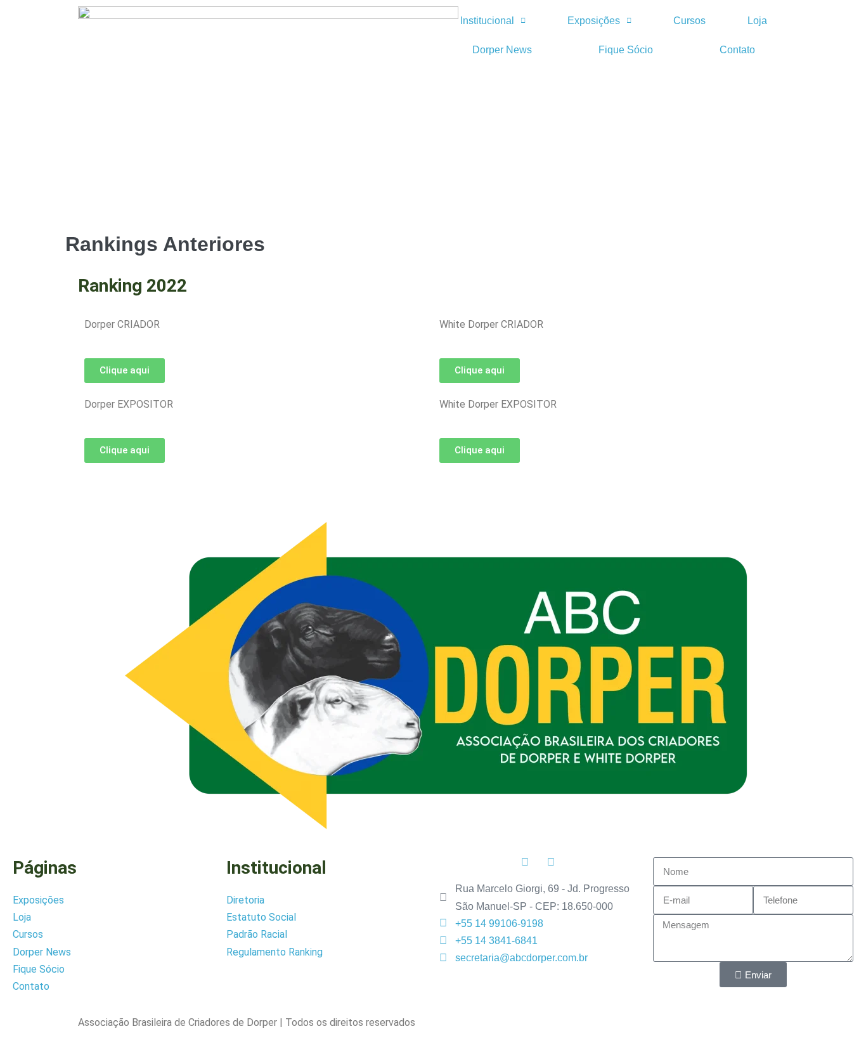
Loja (757, 20)
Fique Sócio (625, 49)
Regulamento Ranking (274, 952)
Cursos (689, 20)
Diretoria (245, 900)
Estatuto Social (261, 917)
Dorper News (502, 49)
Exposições (593, 20)
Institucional (487, 20)
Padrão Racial (256, 934)
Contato (737, 49)
